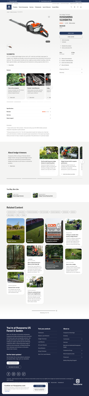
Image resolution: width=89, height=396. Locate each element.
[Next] (50, 87)
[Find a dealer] (74, 7)
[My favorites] (77, 7)
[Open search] (71, 7)
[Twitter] (24, 374)
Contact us (80, 3)
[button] (15, 7)
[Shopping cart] (80, 7)
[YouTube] (18, 374)
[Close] (46, 383)
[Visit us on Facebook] (8, 374)
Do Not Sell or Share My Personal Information (39, 389)
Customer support (56, 3)
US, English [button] (16, 3)
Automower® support (64, 3)
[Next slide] (82, 161)
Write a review (72, 23)
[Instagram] (13, 374)
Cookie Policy (7, 391)
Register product (73, 3)
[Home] (9, 7)
